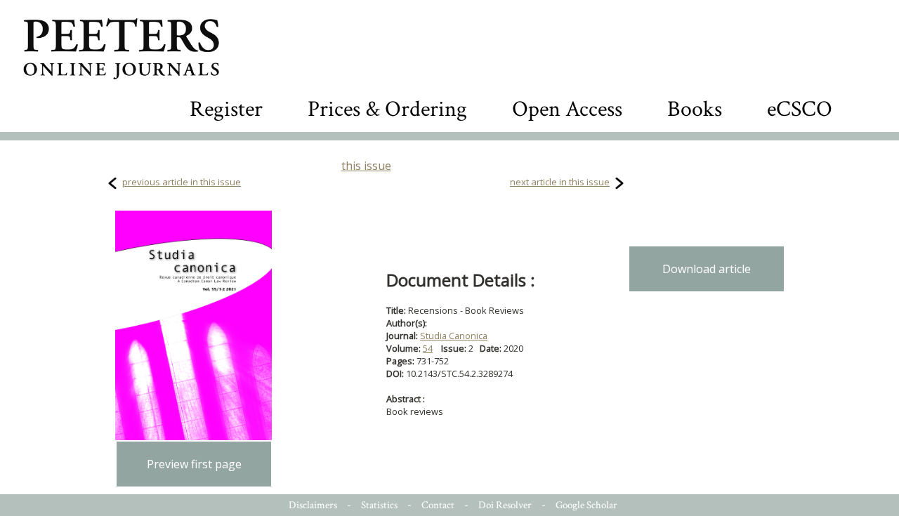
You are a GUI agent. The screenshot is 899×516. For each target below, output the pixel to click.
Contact (437, 505)
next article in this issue (560, 182)
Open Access (567, 109)
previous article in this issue (181, 182)
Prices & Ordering (387, 109)
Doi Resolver (505, 505)
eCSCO (799, 109)
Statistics (379, 505)
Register (226, 109)
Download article (706, 269)
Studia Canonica (453, 335)
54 (428, 348)
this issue (366, 165)
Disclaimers (313, 505)
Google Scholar (586, 505)
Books (694, 109)
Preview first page (194, 464)
